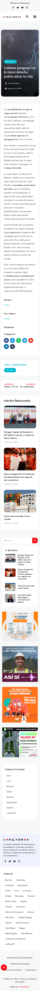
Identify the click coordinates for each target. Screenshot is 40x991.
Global (9, 792)
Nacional (10, 786)
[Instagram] (27, 8)
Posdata (8, 896)
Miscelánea (10, 61)
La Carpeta (26, 891)
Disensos (31, 912)
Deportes (10, 797)
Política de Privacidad (20, 964)
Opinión (10, 808)
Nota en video (11, 901)
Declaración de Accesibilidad (19, 958)
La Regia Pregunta (25, 917)
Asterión (8, 907)
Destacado (9, 885)
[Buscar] (35, 540)
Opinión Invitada (22, 923)
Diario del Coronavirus (14, 912)
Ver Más (10, 370)
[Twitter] (18, 8)
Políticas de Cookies (13, 970)
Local (9, 781)
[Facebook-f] (13, 8)
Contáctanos (30, 970)
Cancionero (20, 907)
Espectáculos (12, 802)
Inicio (9, 776)
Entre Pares (9, 917)
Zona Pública (10, 928)
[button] (27, 16)
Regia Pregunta (11, 933)
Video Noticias (26, 933)
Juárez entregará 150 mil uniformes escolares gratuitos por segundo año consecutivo (19, 477)
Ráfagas (22, 928)
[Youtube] (22, 8)
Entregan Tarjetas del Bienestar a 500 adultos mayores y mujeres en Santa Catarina (19, 435)
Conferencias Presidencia (15, 939)
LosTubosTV (11, 813)
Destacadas (20, 880)
